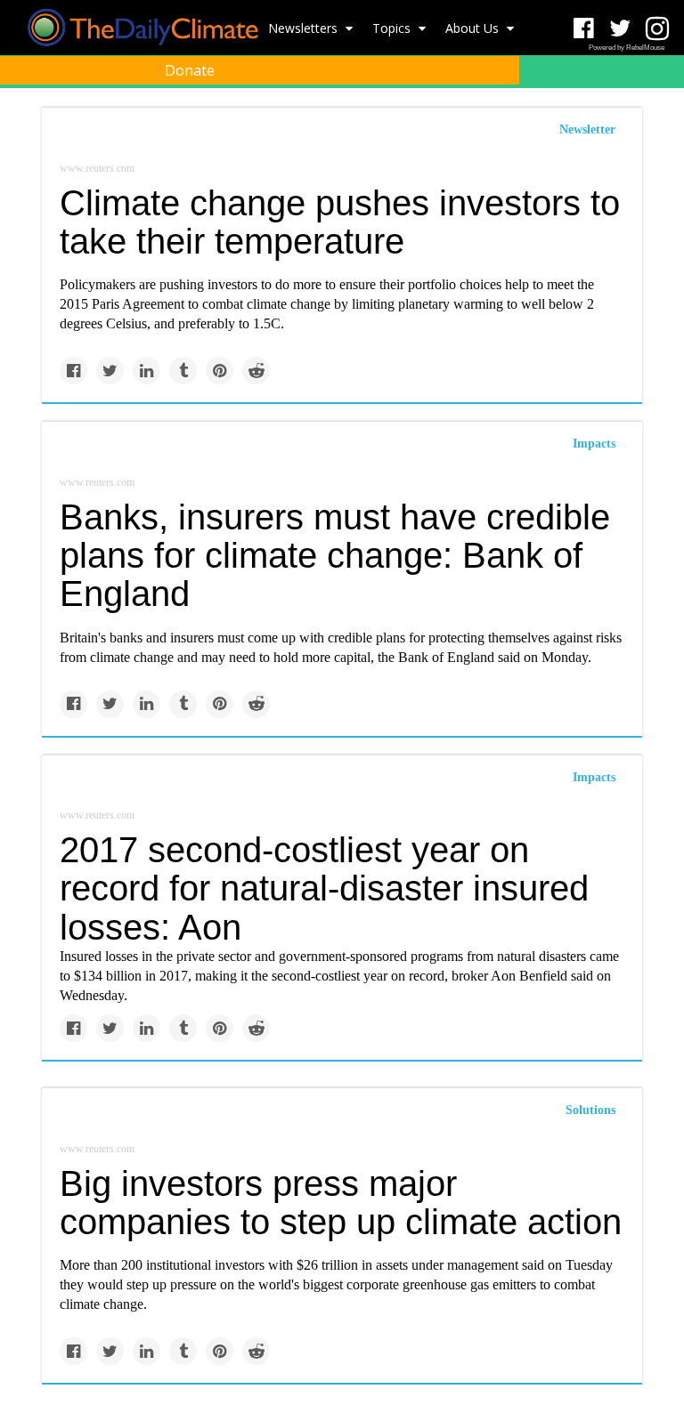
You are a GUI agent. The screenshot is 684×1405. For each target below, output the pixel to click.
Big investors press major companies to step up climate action (341, 1202)
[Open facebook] (584, 29)
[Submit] (659, 112)
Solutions (590, 1110)
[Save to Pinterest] (219, 370)
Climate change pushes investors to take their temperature (340, 222)
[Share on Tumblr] (183, 370)
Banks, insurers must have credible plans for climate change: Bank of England (335, 555)
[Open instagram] (657, 29)
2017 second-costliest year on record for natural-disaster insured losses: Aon (324, 888)
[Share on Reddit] (256, 370)
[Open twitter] (620, 29)
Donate (190, 70)
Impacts (594, 443)
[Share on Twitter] (110, 370)
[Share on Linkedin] (146, 370)
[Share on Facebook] (73, 370)
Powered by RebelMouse (626, 48)
